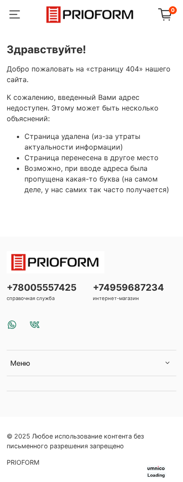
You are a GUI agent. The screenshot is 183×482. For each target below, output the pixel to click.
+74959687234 (128, 287)
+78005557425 (41, 287)
